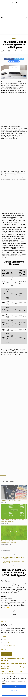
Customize (14, 690)
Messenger (14, 61)
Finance (14, 38)
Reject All (14, 694)
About (4, 636)
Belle (6, 50)
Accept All (14, 686)
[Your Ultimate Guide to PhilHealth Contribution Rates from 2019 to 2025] (14, 511)
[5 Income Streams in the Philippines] (14, 492)
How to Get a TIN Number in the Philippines (13, 663)
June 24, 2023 (13, 50)
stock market (6, 550)
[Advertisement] (14, 20)
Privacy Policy (6, 642)
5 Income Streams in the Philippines (10, 500)
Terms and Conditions (9, 645)
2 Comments (23, 50)
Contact (5, 639)
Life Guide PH (14, 3)
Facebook (9, 59)
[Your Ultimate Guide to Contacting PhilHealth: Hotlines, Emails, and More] (14, 533)
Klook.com (3, 475)
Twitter (19, 59)
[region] (14, 685)
